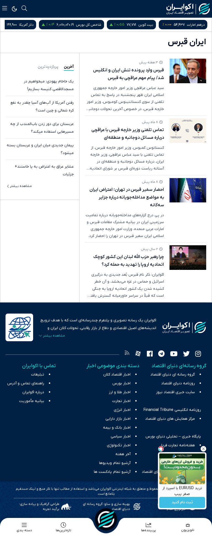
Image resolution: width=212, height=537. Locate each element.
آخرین (69, 66)
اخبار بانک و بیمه (117, 427)
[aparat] (138, 354)
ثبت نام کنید (182, 502)
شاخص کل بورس (88, 24)
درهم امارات (196, 24)
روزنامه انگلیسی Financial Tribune (172, 410)
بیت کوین (145, 24)
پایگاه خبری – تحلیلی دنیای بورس (173, 436)
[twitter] (186, 354)
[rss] (127, 354)
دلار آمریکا (26, 24)
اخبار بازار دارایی (118, 418)
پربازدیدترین (48, 66)
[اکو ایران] (188, 8)
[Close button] (203, 449)
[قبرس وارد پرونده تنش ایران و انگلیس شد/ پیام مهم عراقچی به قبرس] (187, 71)
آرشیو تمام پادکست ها (112, 472)
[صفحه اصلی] (106, 519)
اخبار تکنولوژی (119, 445)
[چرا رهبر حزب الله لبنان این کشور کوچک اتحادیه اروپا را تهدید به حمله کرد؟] (187, 257)
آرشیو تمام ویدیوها (115, 463)
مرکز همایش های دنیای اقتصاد (170, 418)
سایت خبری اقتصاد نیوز (175, 392)
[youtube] (173, 354)
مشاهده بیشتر (21, 186)
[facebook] (150, 354)
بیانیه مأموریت (31, 401)
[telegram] (161, 354)
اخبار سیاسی (121, 436)
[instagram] (198, 354)
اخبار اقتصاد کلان (117, 374)
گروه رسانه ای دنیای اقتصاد (172, 374)
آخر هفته (123, 454)
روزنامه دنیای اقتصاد (178, 383)
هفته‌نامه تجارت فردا (178, 445)
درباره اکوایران (33, 392)
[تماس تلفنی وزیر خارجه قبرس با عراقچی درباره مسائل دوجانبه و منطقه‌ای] (187, 130)
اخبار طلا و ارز (120, 392)
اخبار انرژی (122, 410)
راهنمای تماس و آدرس (25, 383)
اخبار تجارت (121, 401)
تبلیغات (37, 374)
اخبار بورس (121, 383)
